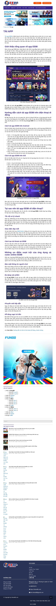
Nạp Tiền (19, 7)
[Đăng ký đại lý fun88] (15, 14)
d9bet (14, 400)
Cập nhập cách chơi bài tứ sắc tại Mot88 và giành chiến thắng (23, 446)
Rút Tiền (24, 7)
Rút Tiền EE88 (7, 585)
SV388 (34, 604)
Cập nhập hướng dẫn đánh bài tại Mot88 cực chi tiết (21, 466)
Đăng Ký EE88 (7, 582)
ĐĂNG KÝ (37, 3)
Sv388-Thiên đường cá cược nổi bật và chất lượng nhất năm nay (23, 434)
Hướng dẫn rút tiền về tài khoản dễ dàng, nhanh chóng (28, 330)
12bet (11, 397)
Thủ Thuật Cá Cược (41, 7)
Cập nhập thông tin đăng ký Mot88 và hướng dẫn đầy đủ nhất (23, 482)
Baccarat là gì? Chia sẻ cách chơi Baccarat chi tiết (20, 440)
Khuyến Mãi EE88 (7, 587)
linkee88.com (14, 597)
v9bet (11, 412)
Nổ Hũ (30, 572)
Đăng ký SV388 (7, 588)
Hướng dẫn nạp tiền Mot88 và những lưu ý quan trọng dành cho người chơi (26, 517)
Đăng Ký (13, 7)
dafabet (12, 395)
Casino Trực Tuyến (34, 569)
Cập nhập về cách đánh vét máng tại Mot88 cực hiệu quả (22, 452)
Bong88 (15, 392)
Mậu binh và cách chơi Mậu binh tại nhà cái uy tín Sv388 (21, 428)
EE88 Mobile (20, 231)
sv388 (11, 415)
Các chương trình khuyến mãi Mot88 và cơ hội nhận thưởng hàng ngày (25, 540)
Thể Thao (31, 571)
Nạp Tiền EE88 (7, 583)
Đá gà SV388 (32, 576)
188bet (15, 408)
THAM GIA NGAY (47, 3)
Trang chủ (7, 7)
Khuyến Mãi (31, 7)
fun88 (11, 405)
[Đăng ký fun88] (28, 359)
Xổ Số (30, 567)
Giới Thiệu (32, 600)
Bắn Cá (31, 574)
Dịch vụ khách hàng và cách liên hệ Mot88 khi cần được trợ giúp (23, 499)
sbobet (12, 413)
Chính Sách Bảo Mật (41, 600)
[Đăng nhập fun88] (40, 22)
